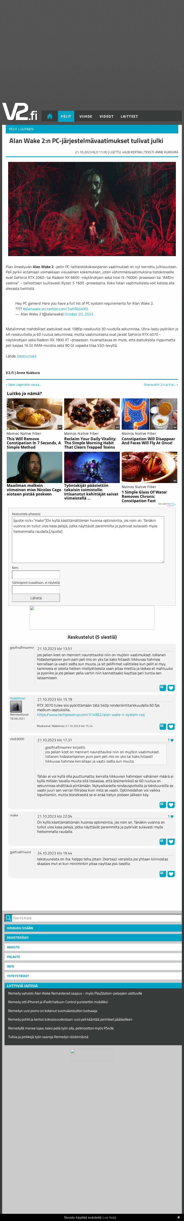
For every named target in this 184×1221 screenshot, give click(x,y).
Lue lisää (109, 1217)
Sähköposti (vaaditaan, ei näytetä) (36, 582)
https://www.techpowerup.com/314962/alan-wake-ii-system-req (90, 714)
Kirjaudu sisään (20, 927)
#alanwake (32, 309)
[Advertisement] (92, 894)
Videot (107, 116)
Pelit (66, 116)
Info (10, 966)
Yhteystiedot (18, 975)
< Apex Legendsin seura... (23, 384)
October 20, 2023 (78, 314)
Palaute (13, 956)
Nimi (15, 567)
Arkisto (13, 947)
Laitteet (129, 116)
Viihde (86, 116)
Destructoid (26, 356)
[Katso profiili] (16, 706)
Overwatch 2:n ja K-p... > (161, 384)
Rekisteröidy (18, 937)
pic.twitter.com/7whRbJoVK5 (65, 309)
